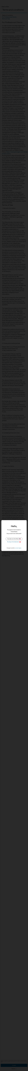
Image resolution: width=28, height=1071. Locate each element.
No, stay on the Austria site (13, 541)
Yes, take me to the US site (13, 538)
